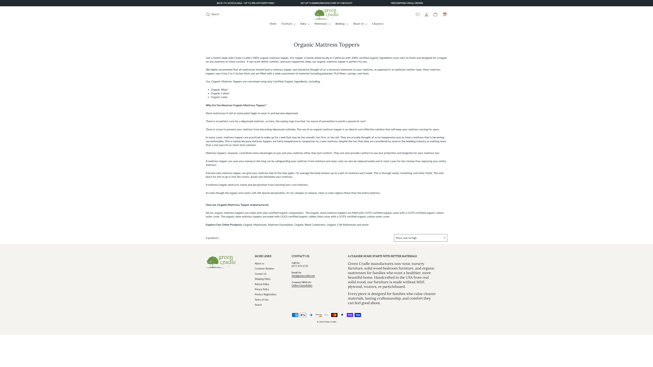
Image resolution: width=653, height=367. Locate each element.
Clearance (377, 23)
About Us (359, 23)
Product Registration (265, 294)
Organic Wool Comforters (309, 224)
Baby (303, 23)
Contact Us (260, 274)
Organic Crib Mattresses (341, 224)
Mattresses (321, 23)
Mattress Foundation (280, 224)
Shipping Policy (263, 279)
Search (258, 304)
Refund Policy (262, 284)
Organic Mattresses (255, 224)
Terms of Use (261, 299)
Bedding (341, 23)
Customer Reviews (264, 268)
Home (273, 23)
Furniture (287, 23)
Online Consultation (302, 285)
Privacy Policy (262, 289)
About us (259, 263)
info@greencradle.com (303, 275)
